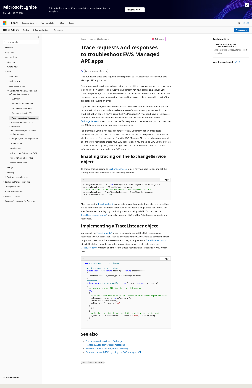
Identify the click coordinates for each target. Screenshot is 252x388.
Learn (83, 39)
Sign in (246, 23)
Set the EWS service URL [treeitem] (22, 108)
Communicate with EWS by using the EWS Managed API (113, 352)
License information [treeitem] (18, 162)
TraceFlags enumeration (93, 215)
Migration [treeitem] (9, 52)
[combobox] (21, 42)
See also (218, 53)
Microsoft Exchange (98, 39)
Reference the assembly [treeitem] (22, 103)
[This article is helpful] (236, 62)
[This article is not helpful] (239, 62)
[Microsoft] (5, 23)
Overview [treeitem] (9, 47)
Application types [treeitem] (17, 86)
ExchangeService (89, 121)
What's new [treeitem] (12, 66)
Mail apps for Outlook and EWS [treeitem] (23, 153)
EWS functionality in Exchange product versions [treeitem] (22, 132)
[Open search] (239, 23)
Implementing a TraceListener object (230, 50)
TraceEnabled (104, 204)
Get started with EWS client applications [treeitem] (21, 124)
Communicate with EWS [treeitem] (22, 113)
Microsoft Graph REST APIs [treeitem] (21, 158)
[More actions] (169, 39)
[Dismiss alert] (247, 5)
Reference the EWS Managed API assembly (107, 348)
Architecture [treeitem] (14, 81)
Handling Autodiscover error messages (105, 344)
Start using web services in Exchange (104, 341)
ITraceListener (88, 247)
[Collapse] (38, 37)
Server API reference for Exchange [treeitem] (20, 201)
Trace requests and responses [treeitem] (25, 118)
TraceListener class (155, 240)
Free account (241, 30)
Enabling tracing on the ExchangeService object (225, 45)
